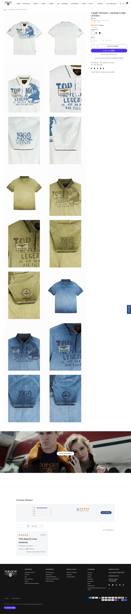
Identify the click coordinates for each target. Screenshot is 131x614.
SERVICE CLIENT (71, 569)
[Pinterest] (98, 68)
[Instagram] (117, 585)
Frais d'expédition (94, 20)
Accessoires (74, 3)
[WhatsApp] (101, 68)
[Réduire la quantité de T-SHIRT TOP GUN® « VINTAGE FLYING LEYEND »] (92, 46)
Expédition (69, 574)
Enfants (51, 3)
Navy (100, 33)
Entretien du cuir (50, 572)
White (92, 33)
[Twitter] (113, 585)
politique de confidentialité (52, 579)
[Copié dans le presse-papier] (104, 68)
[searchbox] (21, 526)
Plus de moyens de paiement (109, 54)
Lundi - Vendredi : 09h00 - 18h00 (116, 572)
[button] (65, 453)
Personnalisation (29, 579)
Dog (58, 3)
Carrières (27, 574)
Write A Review (106, 512)
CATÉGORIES (91, 569)
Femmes (43, 3)
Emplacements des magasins (32, 583)
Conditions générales (51, 576)
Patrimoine (64, 3)
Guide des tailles (50, 581)
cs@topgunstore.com (114, 575)
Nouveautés (26, 3)
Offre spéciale (91, 585)
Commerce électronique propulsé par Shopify (32, 604)
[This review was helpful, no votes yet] (41, 552)
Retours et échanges (72, 572)
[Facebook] (92, 68)
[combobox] (109, 530)
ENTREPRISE (28, 569)
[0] (126, 3)
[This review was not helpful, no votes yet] (44, 552)
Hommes (35, 3)
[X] (95, 68)
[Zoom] (41, 14)
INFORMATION (49, 569)
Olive (96, 33)
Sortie (90, 3)
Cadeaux (84, 3)
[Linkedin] (110, 588)
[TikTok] (124, 585)
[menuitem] (19, 3)
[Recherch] (123, 3)
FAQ (26, 576)
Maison (19, 3)
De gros (26, 581)
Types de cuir (49, 574)
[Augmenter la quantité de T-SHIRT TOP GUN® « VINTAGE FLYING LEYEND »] (96, 46)
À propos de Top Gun (30, 572)
